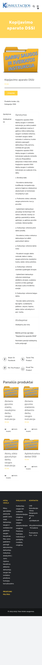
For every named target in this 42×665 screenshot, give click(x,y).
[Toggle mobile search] (34, 6)
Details (15, 429)
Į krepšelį (11, 93)
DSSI (14, 104)
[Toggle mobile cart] (38, 8)
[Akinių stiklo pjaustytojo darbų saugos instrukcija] (11, 444)
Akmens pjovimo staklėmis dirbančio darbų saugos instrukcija (30, 410)
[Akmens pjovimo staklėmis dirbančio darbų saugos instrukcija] (31, 392)
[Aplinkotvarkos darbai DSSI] (31, 444)
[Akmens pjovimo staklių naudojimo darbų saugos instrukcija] (11, 392)
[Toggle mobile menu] (38, 6)
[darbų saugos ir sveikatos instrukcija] (21, 59)
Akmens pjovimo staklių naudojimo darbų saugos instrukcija (10, 410)
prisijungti (23, 343)
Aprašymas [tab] (7, 114)
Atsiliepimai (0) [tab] (7, 120)
